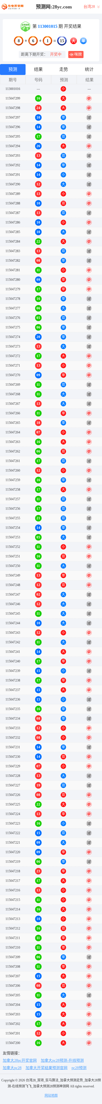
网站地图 (51, 1095)
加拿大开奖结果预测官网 (46, 1068)
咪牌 (78, 54)
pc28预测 (79, 1068)
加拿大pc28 (12, 1068)
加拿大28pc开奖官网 (20, 1060)
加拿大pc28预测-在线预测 (62, 1060)
